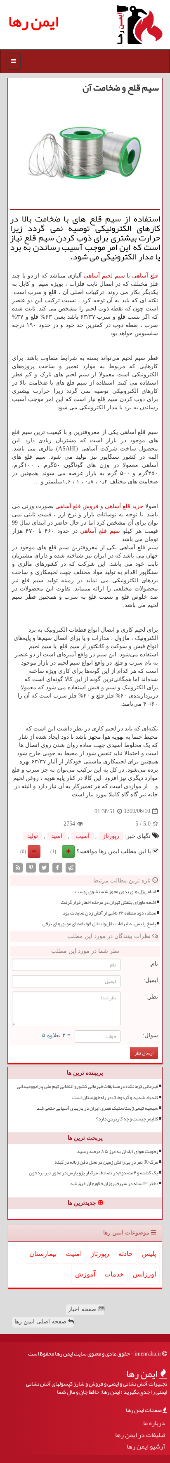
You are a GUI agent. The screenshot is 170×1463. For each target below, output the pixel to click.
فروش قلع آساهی (77, 506)
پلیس (149, 1253)
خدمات (114, 1274)
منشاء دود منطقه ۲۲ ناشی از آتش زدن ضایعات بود (109, 913)
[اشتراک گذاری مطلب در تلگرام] (70, 867)
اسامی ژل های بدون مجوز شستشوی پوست (115, 891)
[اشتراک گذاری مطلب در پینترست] (31, 867)
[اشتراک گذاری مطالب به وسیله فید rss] (18, 867)
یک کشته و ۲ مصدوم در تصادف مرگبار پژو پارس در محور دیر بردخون (93, 1173)
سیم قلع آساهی (100, 531)
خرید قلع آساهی (124, 506)
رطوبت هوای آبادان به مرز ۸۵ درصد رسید (117, 1151)
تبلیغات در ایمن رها (140, 1435)
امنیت (74, 1253)
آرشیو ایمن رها (146, 1446)
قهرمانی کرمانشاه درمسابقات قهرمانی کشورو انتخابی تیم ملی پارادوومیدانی (87, 1086)
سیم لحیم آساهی (104, 276)
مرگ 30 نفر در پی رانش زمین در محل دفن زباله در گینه (106, 1162)
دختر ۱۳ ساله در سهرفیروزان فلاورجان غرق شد (114, 1183)
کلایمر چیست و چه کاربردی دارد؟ (127, 1119)
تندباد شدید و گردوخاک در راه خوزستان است (115, 1097)
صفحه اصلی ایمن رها (41, 1321)
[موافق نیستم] (34, 851)
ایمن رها (33, 21)
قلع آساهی (145, 276)
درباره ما (154, 1423)
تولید (32, 836)
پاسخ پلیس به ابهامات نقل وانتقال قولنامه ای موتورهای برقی (99, 924)
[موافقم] (68, 851)
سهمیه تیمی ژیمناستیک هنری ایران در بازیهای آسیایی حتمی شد (97, 1108)
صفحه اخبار (83, 1309)
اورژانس (144, 1274)
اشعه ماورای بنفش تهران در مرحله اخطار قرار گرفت (108, 902)
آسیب (83, 836)
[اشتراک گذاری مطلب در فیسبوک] (57, 867)
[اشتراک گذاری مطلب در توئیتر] (44, 867)
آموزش (85, 1274)
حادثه (125, 1253)
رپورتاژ (111, 836)
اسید (56, 836)
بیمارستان (43, 1253)
